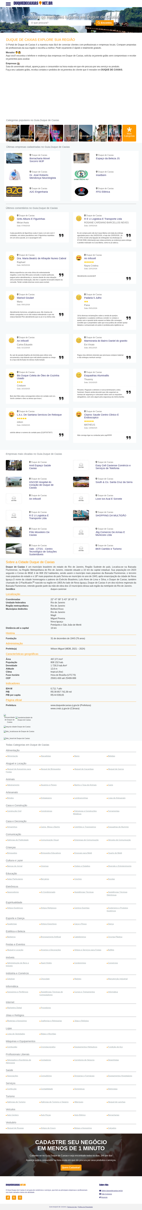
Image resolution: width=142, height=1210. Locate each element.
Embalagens (46, 798)
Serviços (10, 1083)
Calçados (112, 1128)
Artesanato (12, 792)
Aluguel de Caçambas (84, 769)
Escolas (111, 879)
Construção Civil (14, 811)
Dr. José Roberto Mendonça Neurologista (43, 176)
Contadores (46, 1060)
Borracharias (113, 1115)
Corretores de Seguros (84, 1060)
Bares (56, 136)
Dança (111, 924)
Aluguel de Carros (116, 769)
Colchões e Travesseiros (85, 827)
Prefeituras (100, 136)
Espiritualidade (14, 902)
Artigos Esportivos (49, 924)
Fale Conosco (106, 1194)
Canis (110, 785)
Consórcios (113, 963)
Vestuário (11, 1122)
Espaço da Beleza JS (108, 158)
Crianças (11, 847)
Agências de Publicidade (18, 840)
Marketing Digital (14, 1008)
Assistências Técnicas (84, 892)
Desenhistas (113, 1060)
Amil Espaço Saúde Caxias (40, 467)
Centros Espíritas (81, 908)
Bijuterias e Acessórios (17, 1021)
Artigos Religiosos (48, 908)
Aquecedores (13, 892)
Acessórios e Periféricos (17, 992)
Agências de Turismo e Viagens (55, 1102)
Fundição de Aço (115, 1047)
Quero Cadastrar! (71, 1167)
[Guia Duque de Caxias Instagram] (21, 1198)
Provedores (46, 1008)
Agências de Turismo (16, 1102)
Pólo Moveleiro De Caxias (39, 533)
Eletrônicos (12, 886)
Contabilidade (47, 1089)
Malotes (77, 979)
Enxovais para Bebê (83, 853)
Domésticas (79, 1089)
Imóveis (10, 957)
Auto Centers (13, 1115)
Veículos (10, 1109)
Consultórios (46, 1076)
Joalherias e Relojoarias (51, 1021)
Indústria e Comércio (17, 973)
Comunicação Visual (50, 840)
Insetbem (101, 175)
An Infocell (90, 258)
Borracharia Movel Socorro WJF (40, 160)
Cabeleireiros (80, 937)
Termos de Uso (72, 1207)
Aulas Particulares (15, 879)
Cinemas (45, 866)
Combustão (12, 1047)
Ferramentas (113, 811)
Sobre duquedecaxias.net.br (112, 1191)
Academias (12, 136)
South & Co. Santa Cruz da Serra (114, 482)
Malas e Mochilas (48, 1034)
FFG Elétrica (103, 191)
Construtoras (46, 811)
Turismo (10, 1096)
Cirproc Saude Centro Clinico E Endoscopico (101, 416)
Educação (11, 873)
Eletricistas (112, 1089)
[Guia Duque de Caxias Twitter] (15, 1198)
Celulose (11, 979)
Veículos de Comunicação (119, 840)
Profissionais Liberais (17, 1054)
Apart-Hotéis (46, 963)
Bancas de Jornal (14, 866)
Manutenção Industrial (118, 979)
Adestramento (13, 785)
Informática (12, 986)
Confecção (12, 1089)
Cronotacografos (48, 1047)
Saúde (9, 1070)
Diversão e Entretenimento (119, 866)
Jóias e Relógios (15, 1015)
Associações (12, 1076)
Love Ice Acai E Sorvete (109, 498)
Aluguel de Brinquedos (51, 769)
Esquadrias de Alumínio (118, 827)
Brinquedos (12, 853)
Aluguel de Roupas (15, 1128)
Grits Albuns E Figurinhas (31, 219)
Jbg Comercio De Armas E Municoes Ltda (110, 533)
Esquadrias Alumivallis (96, 375)
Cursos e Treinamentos (84, 992)
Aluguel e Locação (16, 763)
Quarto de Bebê (115, 853)
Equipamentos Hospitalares (120, 1076)
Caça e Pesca (80, 924)
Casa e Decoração (16, 821)
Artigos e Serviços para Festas (87, 950)
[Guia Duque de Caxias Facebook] (9, 1198)
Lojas (9, 1028)
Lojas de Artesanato (116, 798)
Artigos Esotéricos (15, 908)
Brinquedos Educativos (51, 853)
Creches (78, 879)
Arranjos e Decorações (51, 950)
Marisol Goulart (25, 297)
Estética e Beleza (15, 931)
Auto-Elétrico (80, 1115)
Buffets (111, 950)
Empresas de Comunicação (86, 840)
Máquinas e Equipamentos (20, 1041)
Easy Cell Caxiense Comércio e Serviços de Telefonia (113, 467)
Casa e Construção (16, 805)
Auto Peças (46, 1115)
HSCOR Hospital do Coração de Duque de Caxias (41, 485)
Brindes (10, 798)
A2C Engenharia (39, 191)
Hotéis (71, 136)
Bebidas (111, 756)
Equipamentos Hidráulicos (85, 1047)
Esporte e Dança (15, 918)
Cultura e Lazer (14, 860)
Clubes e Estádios (82, 866)
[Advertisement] (71, 92)
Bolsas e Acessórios (83, 1128)
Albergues (78, 1102)
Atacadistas (46, 756)
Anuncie (104, 1197)
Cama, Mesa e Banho (50, 827)
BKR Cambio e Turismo (109, 548)
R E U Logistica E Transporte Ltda (103, 219)
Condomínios (80, 963)
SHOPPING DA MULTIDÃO (111, 515)
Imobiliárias (85, 136)
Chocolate (45, 979)
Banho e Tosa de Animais (85, 785)
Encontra (106, 22)
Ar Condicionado (48, 892)
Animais (10, 779)
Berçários (45, 879)
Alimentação (27, 136)
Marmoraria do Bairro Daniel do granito (105, 340)
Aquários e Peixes (49, 785)
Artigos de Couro (48, 1128)
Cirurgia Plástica (115, 937)
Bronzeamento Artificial (51, 937)
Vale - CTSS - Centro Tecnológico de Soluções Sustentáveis (43, 551)
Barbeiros (11, 937)
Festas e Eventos (15, 944)
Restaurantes (114, 136)
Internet (10, 1002)
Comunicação (13, 834)
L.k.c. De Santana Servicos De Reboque (39, 414)
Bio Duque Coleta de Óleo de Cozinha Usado (38, 377)
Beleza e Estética (41, 134)
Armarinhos (12, 827)
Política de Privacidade (85, 1207)
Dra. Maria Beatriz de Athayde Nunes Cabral (41, 258)
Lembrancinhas (81, 798)
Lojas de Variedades (16, 1034)
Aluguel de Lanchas (116, 1102)
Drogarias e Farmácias (84, 1076)
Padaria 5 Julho (93, 297)
